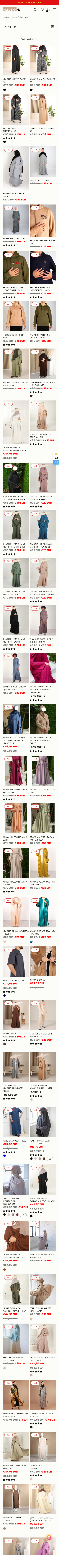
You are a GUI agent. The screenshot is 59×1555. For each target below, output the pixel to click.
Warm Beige (31, 1047)
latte (31, 1318)
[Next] (47, 2)
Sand (4, 1368)
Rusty (4, 1269)
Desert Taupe (35, 1158)
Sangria (44, 1158)
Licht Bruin (31, 139)
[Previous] (11, 2)
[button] (9, 138)
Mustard (31, 892)
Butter (31, 1532)
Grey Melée (4, 1102)
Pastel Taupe (31, 1375)
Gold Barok (4, 1424)
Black (4, 89)
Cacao (4, 1044)
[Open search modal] (35, 10)
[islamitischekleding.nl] (12, 9)
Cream (31, 1479)
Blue (4, 1155)
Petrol (31, 941)
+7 (23, 1215)
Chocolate (31, 395)
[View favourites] (42, 10)
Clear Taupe (39, 1158)
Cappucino (31, 992)
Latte (31, 1099)
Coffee (4, 1528)
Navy (4, 995)
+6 (50, 1159)
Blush (4, 941)
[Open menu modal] (55, 10)
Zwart (31, 1158)
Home (6, 17)
